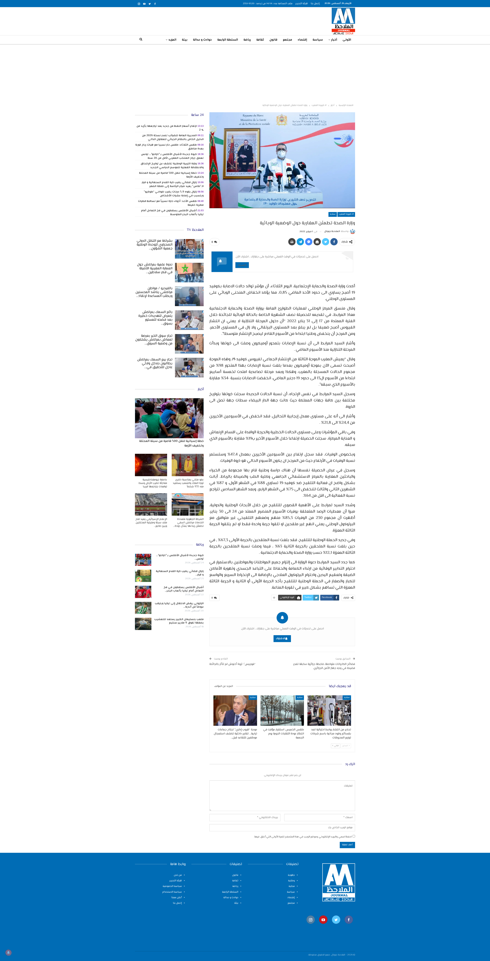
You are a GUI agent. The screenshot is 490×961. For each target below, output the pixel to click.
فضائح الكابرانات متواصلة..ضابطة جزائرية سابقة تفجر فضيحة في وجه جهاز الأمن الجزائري (324, 666)
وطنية (291, 881)
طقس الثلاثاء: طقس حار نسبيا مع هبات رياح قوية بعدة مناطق (169, 147)
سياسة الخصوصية (172, 886)
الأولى (347, 40)
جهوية (291, 875)
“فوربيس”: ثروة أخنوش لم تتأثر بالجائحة (232, 664)
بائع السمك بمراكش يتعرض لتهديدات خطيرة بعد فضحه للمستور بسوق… (155, 318)
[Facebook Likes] (348, 925)
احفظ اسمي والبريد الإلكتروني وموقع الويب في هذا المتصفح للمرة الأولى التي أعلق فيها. (303, 837)
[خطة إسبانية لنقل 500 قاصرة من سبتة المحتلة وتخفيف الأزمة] (169, 418)
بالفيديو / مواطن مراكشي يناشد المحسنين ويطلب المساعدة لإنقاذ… (154, 292)
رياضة (247, 40)
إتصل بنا (315, 4)
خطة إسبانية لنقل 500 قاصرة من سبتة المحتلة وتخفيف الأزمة (171, 175)
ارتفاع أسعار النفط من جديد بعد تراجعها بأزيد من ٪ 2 (170, 128)
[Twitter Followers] (336, 925)
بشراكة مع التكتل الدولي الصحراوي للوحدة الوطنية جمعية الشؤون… (154, 244)
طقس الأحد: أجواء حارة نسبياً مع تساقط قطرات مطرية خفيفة (171, 203)
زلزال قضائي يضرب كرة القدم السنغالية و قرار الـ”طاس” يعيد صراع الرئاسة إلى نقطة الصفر (173, 184)
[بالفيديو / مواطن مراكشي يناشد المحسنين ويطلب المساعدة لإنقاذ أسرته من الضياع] (189, 296)
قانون (273, 40)
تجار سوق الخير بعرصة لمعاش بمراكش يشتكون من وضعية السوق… (153, 339)
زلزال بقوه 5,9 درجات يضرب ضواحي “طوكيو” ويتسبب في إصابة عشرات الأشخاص (174, 194)
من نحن (178, 875)
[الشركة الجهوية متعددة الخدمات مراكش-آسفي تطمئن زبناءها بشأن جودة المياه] (188, 504)
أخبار (334, 40)
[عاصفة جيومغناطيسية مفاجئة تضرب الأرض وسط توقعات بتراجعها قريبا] (151, 465)
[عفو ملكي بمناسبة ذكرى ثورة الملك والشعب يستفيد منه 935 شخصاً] (188, 465)
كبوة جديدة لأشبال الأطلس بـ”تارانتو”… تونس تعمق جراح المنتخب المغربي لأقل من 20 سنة (172, 156)
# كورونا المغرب (346, 214)
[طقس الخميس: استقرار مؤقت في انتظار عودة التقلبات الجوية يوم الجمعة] (282, 710)
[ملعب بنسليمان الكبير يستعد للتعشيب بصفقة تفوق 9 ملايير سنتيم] (143, 624)
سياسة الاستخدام (172, 892)
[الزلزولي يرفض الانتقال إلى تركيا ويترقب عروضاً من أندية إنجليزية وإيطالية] (143, 608)
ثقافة (260, 40)
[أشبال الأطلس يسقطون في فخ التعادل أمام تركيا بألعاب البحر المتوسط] (143, 592)
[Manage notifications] (8, 953)
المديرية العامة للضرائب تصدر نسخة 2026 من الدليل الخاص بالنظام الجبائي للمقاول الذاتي (173, 138)
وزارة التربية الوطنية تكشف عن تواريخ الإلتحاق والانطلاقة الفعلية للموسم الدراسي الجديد (172, 166)
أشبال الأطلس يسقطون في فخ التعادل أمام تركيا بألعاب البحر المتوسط (172, 213)
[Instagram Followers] (310, 925)
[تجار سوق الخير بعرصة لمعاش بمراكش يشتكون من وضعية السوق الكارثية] (189, 344)
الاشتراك (242, 265)
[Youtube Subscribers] (323, 925)
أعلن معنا (176, 898)
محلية (292, 886)
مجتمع (287, 40)
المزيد (172, 40)
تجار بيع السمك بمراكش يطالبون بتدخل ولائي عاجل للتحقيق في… (154, 363)
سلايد (333, 214)
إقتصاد (302, 40)
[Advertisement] (245, 73)
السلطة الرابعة (227, 40)
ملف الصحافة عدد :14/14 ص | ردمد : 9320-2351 (267, 4)
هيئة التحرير (301, 4)
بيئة (184, 40)
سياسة (318, 40)
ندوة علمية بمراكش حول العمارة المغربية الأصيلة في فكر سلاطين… (154, 268)
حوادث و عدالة (202, 40)
